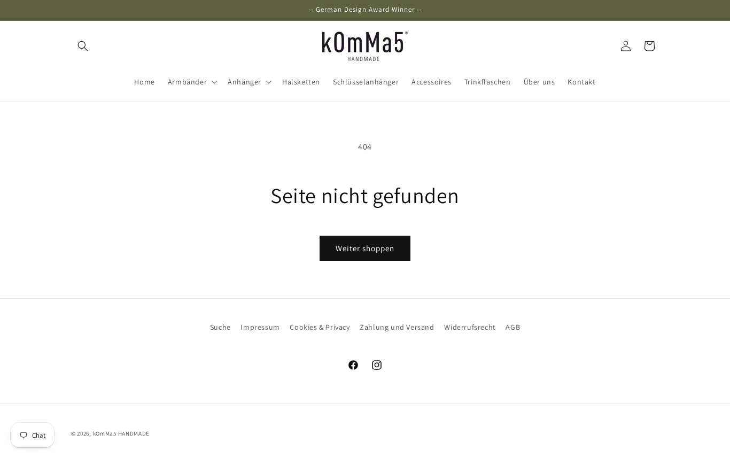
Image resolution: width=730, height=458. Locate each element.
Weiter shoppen (365, 248)
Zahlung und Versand (397, 327)
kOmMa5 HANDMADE (121, 433)
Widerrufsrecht (469, 327)
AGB (513, 327)
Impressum (259, 327)
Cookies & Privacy (320, 327)
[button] (83, 46)
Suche (220, 327)
